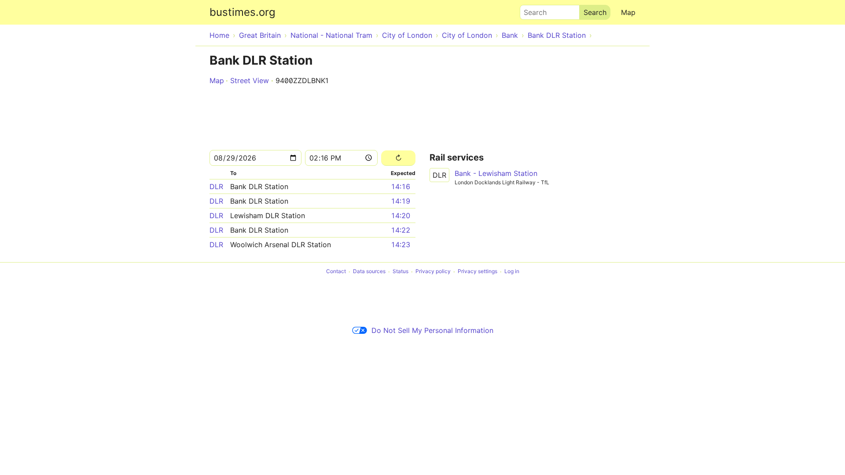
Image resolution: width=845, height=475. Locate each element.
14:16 (400, 186)
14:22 (400, 230)
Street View (249, 80)
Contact (336, 271)
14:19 (400, 201)
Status (400, 271)
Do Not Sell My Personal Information (432, 330)
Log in (511, 271)
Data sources (369, 271)
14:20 (400, 215)
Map (628, 12)
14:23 (400, 244)
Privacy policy (433, 271)
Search (531, 10)
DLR (216, 186)
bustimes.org (242, 12)
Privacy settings (477, 271)
